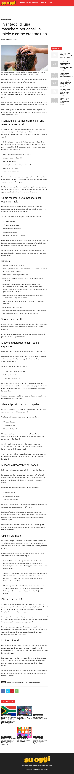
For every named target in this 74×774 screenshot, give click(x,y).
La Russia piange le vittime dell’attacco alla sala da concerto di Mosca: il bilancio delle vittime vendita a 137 (8, 741)
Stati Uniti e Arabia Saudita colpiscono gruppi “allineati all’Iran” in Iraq (65, 91)
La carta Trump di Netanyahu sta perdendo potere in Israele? (65, 100)
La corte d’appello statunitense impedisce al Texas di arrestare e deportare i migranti (40, 741)
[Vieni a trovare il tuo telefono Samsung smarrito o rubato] (24, 711)
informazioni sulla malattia (33, 682)
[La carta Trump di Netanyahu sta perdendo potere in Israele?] (54, 100)
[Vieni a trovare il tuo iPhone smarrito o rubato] (40, 711)
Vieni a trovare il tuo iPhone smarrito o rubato (40, 717)
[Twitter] (8, 691)
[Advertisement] (23, 12)
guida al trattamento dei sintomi (15, 682)
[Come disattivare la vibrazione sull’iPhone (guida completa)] (24, 732)
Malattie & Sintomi (6, 19)
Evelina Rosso (7, 39)
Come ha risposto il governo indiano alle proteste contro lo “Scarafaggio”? (65, 83)
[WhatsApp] (16, 691)
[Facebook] (3, 691)
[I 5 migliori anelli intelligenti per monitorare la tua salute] (54, 75)
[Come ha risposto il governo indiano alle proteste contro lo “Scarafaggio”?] (54, 83)
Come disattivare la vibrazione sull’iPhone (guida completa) (23, 740)
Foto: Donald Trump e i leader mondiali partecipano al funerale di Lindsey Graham (66, 55)
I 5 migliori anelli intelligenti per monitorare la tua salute (66, 75)
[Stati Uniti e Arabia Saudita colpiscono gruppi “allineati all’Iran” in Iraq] (54, 91)
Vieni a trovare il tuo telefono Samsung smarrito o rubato (24, 718)
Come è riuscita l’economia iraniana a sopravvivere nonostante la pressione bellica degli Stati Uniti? (66, 65)
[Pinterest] (12, 691)
